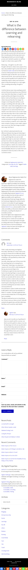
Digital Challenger (6, 475)
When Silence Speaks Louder (8, 427)
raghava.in (4, 226)
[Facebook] (3, 49)
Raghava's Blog (14, 1)
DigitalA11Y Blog (5, 482)
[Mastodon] (15, 49)
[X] (5, 49)
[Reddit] (8, 49)
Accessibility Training (8, 492)
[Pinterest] (13, 49)
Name (3, 378)
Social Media (4, 538)
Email (3, 387)
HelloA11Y (4, 469)
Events (3, 518)
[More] (23, 49)
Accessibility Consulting (9, 490)
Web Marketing (5, 554)
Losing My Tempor (6, 434)
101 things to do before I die (17, 449)
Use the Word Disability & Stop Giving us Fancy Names (13, 460)
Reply (2, 308)
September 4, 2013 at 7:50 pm (14, 245)
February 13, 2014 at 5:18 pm (16, 315)
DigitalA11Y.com (20, 193)
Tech (2, 541)
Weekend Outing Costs (7, 430)
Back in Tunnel (13, 452)
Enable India (11, 71)
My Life (16, 164)
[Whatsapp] (20, 49)
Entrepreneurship (6, 515)
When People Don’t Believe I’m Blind (10, 437)
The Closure (13, 446)
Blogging (3, 512)
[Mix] (18, 49)
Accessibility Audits (8, 488)
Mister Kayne (4, 446)
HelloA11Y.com (9, 207)
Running (3, 534)
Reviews (3, 531)
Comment (4, 359)
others (3, 528)
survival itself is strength (7, 424)
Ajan (8, 243)
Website (3, 395)
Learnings (11, 164)
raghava (11, 313)
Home (3, 13)
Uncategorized (5, 551)
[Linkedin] (10, 49)
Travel (3, 547)
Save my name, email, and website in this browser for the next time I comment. (13, 406)
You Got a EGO (13, 455)
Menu (15, 5)
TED (2, 544)
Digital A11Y (15, 565)
